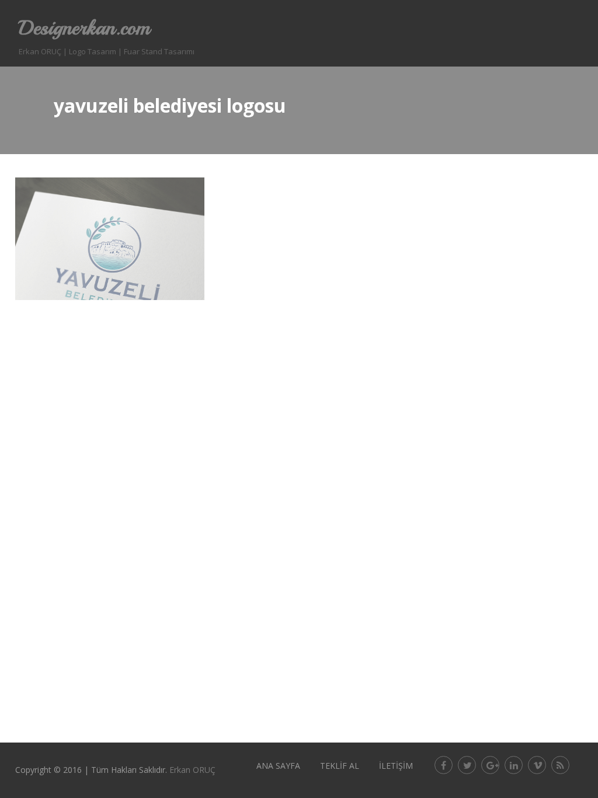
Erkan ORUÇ (192, 769)
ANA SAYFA (278, 765)
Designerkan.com (84, 28)
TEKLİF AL (339, 765)
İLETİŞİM (396, 765)
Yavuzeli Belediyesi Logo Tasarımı (110, 214)
